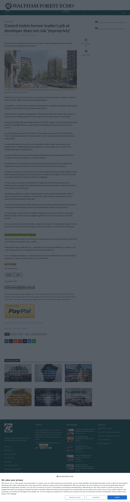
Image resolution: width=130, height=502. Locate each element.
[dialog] (65, 487)
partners (12, 483)
